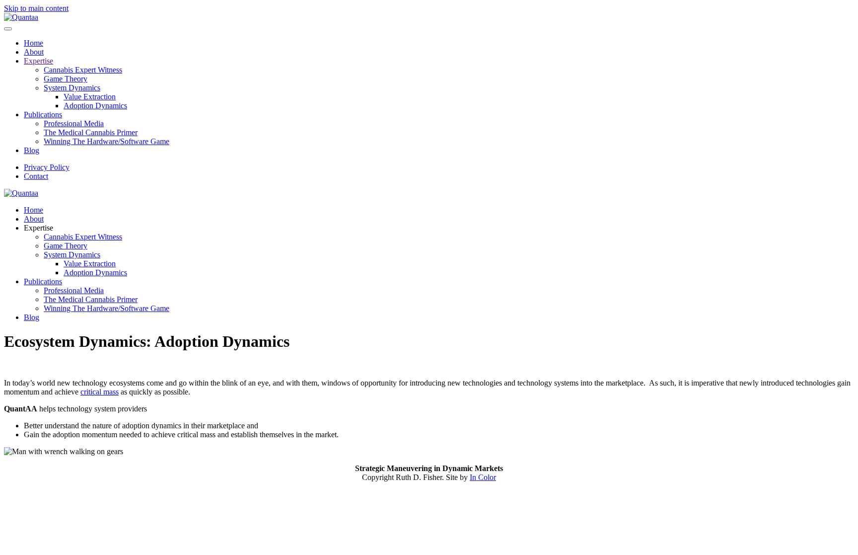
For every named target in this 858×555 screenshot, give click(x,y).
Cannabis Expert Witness (83, 70)
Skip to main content (36, 8)
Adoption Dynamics (95, 105)
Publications (43, 114)
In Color (483, 477)
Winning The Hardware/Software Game (106, 141)
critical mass (99, 392)
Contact (36, 176)
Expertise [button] (38, 228)
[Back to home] (21, 17)
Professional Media (74, 123)
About (34, 52)
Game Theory (65, 79)
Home (33, 43)
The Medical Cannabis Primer (91, 132)
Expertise (38, 61)
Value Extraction (90, 96)
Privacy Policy (47, 167)
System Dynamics (72, 87)
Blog (31, 150)
